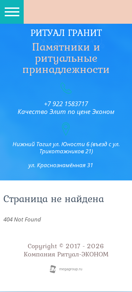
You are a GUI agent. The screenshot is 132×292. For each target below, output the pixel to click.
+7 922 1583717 (66, 103)
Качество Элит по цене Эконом (66, 111)
